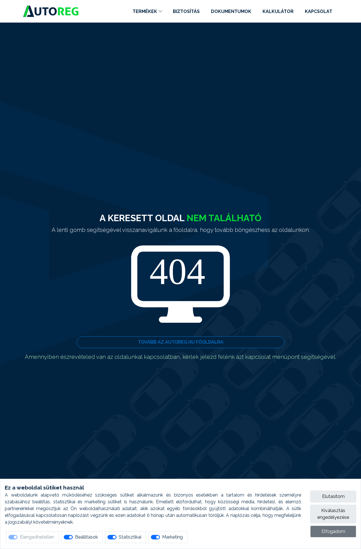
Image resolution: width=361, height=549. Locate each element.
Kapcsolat (318, 11)
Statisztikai (130, 537)
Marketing (172, 537)
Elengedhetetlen (37, 537)
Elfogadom (333, 531)
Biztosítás (186, 11)
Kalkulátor (278, 11)
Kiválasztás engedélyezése (333, 514)
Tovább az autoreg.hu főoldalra (180, 342)
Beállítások (86, 537)
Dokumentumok (231, 11)
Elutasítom (333, 496)
